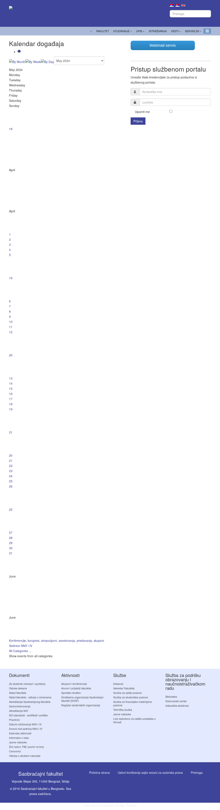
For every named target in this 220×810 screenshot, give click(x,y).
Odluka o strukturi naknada (24, 756)
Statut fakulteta (17, 692)
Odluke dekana (18, 688)
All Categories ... (20, 651)
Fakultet (102, 31)
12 (10, 332)
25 (10, 481)
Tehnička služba (122, 709)
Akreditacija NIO (18, 710)
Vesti (174, 31)
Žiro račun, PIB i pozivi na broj (26, 746)
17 (10, 399)
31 (10, 553)
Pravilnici (14, 720)
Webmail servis (163, 45)
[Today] (47, 61)
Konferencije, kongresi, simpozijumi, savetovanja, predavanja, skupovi (56, 640)
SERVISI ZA (192, 31)
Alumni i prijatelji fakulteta (76, 688)
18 (10, 129)
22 (10, 466)
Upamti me (142, 112)
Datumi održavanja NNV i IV (25, 724)
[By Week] (33, 61)
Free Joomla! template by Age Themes (110, 805)
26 (10, 486)
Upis (139, 31)
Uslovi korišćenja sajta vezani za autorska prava (150, 772)
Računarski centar (176, 701)
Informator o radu (19, 738)
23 (10, 471)
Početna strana (99, 772)
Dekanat (118, 684)
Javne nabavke (18, 742)
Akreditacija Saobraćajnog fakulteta (29, 702)
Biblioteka (171, 696)
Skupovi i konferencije (74, 684)
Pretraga (197, 772)
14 (10, 383)
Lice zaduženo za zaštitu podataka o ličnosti (134, 720)
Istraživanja (158, 31)
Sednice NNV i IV (20, 646)
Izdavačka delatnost (177, 705)
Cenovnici (15, 751)
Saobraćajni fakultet (40, 773)
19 (10, 278)
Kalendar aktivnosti (20, 733)
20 (10, 355)
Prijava (138, 121)
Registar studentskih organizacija (80, 705)
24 (10, 476)
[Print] (19, 52)
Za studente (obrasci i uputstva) (27, 684)
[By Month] (17, 61)
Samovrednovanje (20, 706)
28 (10, 538)
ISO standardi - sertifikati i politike (28, 715)
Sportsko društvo (71, 692)
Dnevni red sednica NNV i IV (25, 728)
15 (10, 388)
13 (10, 378)
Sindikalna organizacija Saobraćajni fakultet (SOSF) (82, 698)
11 (10, 327)
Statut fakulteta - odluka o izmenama (30, 697)
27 (10, 532)
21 (10, 432)
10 (10, 322)
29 (10, 543)
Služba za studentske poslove (130, 697)
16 (10, 394)
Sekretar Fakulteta (123, 688)
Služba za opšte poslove (127, 692)
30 (10, 548)
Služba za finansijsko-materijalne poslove (132, 703)
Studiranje (121, 31)
